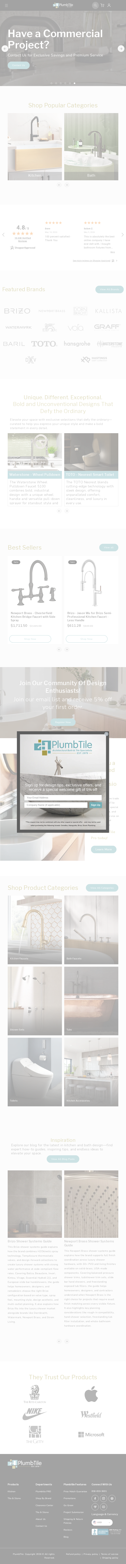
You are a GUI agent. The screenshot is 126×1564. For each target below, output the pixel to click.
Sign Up (95, 805)
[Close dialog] (106, 734)
